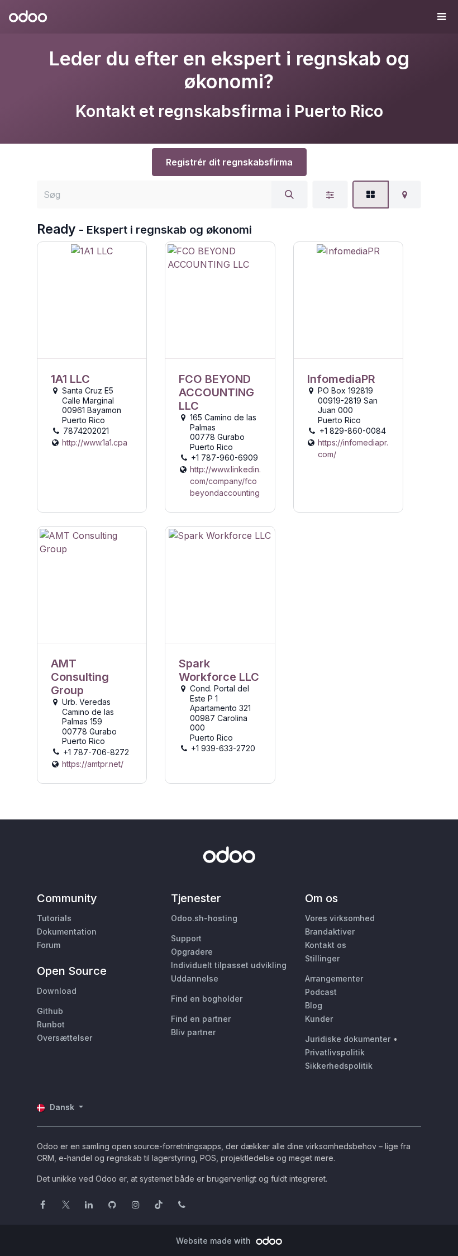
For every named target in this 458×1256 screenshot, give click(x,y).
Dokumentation (67, 931)
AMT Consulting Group (80, 677)
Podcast (321, 992)
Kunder (319, 1018)
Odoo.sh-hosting (204, 918)
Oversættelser (64, 1037)
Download (57, 991)
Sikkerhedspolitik (339, 1065)
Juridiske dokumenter (347, 1039)
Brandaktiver (330, 931)
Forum (48, 945)
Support (186, 938)
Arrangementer (334, 978)
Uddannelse (194, 978)
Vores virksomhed (340, 918)
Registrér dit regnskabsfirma (229, 162)
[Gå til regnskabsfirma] (91, 300)
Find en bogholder (206, 998)
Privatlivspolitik (335, 1052)
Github (50, 1011)
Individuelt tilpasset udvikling (229, 965)
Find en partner (201, 1018)
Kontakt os (325, 945)
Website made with (214, 1240)
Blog (313, 1005)
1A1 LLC (70, 379)
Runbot (51, 1024)
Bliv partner (193, 1032)
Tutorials (54, 918)
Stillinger (322, 958)
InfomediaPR (341, 379)
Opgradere (192, 951)
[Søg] (289, 194)
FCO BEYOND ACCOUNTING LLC (216, 392)
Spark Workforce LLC (219, 670)
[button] (441, 17)
